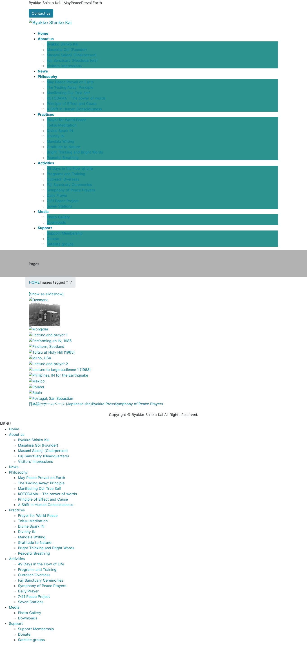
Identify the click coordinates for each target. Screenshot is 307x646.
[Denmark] (38, 299)
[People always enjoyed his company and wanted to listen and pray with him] (48, 363)
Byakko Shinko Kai (62, 44)
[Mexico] (37, 380)
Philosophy (18, 472)
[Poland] (36, 386)
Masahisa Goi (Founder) (67, 49)
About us (16, 434)
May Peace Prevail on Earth (70, 82)
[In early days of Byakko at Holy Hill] (48, 334)
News (13, 467)
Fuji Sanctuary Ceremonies (69, 184)
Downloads (56, 222)
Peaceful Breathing (63, 157)
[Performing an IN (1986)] (50, 340)
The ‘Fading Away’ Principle (70, 87)
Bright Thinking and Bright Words (75, 152)
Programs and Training (66, 174)
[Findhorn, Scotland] (46, 346)
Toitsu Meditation (61, 125)
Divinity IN (55, 136)
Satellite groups (60, 244)
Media (14, 607)
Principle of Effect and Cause (72, 103)
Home (14, 429)
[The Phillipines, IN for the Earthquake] (58, 375)
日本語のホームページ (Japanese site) (60, 404)
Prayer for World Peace (66, 119)
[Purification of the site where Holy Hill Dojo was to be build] (44, 314)
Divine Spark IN (60, 130)
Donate (53, 238)
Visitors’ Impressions (64, 65)
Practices (17, 510)
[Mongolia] (38, 329)
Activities (17, 558)
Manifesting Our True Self (68, 92)
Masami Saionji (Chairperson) (72, 55)
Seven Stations (59, 206)
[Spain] (35, 392)
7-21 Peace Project (63, 201)
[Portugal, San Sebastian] (51, 398)
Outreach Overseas (63, 179)
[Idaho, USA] (40, 357)
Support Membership (65, 233)
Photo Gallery (58, 217)
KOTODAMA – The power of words (76, 98)
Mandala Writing (60, 141)
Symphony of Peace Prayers (71, 190)
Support (16, 623)
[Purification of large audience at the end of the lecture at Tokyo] (60, 369)
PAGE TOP (296, 623)
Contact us (41, 13)
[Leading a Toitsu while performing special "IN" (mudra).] (52, 352)
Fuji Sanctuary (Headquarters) (72, 60)
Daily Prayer (57, 195)
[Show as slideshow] (46, 294)
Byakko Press (103, 404)
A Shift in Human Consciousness (74, 109)
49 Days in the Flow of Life (70, 168)
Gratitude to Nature (63, 147)
